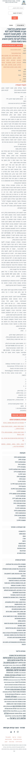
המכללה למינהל (11, 696)
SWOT (19, 58)
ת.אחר (8, 718)
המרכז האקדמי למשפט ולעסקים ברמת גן (15, 699)
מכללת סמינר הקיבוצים (15, 713)
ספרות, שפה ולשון (21, 498)
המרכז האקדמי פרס (16, 49)
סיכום (24, 541)
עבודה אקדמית (21, 548)
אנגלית (24, 459)
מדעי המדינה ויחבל (20, 484)
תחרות (12, 67)
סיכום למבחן (22, 543)
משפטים (23, 491)
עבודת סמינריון (21, 553)
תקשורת (23, 520)
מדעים (24, 486)
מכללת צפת (19, 716)
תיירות (24, 518)
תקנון (6, 741)
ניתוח (8, 60)
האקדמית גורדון (22, 672)
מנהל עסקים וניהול (16, 53)
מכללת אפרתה (20, 711)
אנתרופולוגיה (22, 462)
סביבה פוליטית (12, 64)
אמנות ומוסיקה (21, 457)
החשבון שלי (8, 737)
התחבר (11, 25)
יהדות (24, 479)
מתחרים (13, 60)
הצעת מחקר (22, 534)
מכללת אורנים (12, 708)
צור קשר (14, 737)
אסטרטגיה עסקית (7, 58)
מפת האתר (11, 741)
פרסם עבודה (20, 25)
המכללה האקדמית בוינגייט (20, 677)
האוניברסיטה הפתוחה (16, 669)
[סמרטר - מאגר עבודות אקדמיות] (23, 4)
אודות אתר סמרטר (17, 739)
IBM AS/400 (5, 55)
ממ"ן (24, 538)
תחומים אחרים (22, 515)
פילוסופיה (23, 506)
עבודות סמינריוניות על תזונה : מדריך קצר (14, 588)
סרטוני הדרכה (19, 741)
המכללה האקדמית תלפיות (21, 696)
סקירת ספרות (22, 546)
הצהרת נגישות (8, 739)
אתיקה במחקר (22, 621)
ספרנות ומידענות (21, 501)
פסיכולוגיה (23, 508)
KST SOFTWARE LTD (15, 55)
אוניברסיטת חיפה (13, 660)
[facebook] (14, 732)
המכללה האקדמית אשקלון (13, 675)
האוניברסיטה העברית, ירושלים (15, 667)
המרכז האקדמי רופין (9, 701)
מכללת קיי (14, 716)
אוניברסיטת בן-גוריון (19, 657)
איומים (14, 58)
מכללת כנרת (14, 711)
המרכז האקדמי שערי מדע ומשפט (16, 704)
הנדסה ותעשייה (21, 471)
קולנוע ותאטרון (21, 510)
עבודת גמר (23, 551)
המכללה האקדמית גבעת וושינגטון (14, 679)
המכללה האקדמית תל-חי (12, 694)
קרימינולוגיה (22, 513)
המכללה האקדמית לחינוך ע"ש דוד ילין (13, 687)
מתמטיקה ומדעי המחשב (19, 493)
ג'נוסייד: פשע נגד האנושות (18, 585)
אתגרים (19, 60)
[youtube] (11, 732)
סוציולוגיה (23, 496)
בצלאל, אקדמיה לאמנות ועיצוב (9, 665)
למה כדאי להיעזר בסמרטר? (18, 595)
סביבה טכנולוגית (10, 62)
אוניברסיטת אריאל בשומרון (17, 655)
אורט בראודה (19, 665)
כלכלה (24, 481)
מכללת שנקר (8, 716)
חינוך (24, 474)
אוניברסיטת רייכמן (20, 663)
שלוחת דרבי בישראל (18, 718)
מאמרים (19, 737)
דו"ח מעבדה (22, 531)
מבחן (24, 536)
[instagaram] (17, 732)
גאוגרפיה (23, 467)
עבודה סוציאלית (21, 503)
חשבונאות (23, 476)
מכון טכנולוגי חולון (7, 706)
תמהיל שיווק (6, 67)
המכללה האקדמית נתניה (18, 689)
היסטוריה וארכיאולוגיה (19, 469)
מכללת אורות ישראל (21, 708)
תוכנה (15, 67)
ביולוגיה (23, 464)
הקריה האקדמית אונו (19, 706)
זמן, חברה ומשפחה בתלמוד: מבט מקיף (15, 583)
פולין (6, 64)
